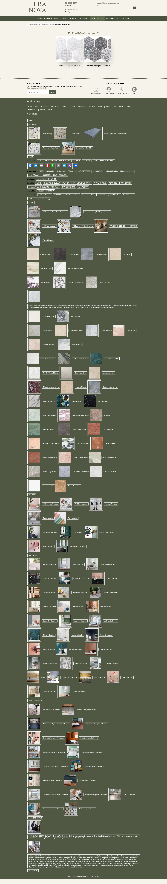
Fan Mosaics (78, 532)
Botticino (127, 254)
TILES (56, 18)
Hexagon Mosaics (111, 504)
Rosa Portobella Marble (51, 443)
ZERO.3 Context (128, 195)
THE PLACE (55, 187)
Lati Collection (78, 607)
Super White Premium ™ (81, 472)
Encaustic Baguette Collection (92, 752)
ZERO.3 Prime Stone (88, 195)
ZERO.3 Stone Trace (72, 195)
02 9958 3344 (71, 3)
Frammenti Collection (79, 593)
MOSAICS (73, 18)
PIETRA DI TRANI (100, 183)
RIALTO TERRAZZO (60, 175)
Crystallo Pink (130, 331)
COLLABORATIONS (112, 18)
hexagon (92, 107)
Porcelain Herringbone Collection (96, 795)
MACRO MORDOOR (127, 171)
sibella (121, 107)
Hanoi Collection (105, 607)
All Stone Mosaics (49, 226)
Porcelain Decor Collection (88, 780)
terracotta (32, 110)
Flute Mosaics (72, 518)
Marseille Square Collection (94, 766)
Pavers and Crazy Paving (51, 148)
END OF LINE (125, 18)
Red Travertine (108, 429)
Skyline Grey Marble (49, 472)
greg (73, 107)
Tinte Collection (126, 677)
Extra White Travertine (47, 359)
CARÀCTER (48, 183)
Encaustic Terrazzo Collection (53, 738)
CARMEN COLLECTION (81, 578)
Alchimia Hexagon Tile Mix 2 (98, 66)
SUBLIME (45, 187)
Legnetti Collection (49, 621)
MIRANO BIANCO (112, 171)
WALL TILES (83, 18)
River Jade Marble (83, 443)
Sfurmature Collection (69, 677)
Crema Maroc (47, 331)
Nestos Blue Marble (110, 387)
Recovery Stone (34, 187)
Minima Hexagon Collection (52, 780)
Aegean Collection (49, 564)
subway (129, 107)
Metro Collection (77, 635)
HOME (40, 18)
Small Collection (99, 677)
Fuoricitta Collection (111, 593)
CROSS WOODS (42, 179)
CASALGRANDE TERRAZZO (66, 171)
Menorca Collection (75, 649)
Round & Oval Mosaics (77, 546)
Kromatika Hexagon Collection (96, 724)
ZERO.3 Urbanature (45, 195)
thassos (42, 110)
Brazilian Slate (74, 254)
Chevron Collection (49, 578)
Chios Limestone (49, 316)
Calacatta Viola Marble (75, 282)
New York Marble (49, 401)
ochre (100, 107)
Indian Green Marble (111, 359)
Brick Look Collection (108, 564)
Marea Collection (106, 635)
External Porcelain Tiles (84, 148)
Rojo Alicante (110, 443)
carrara (65, 107)
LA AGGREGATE (98, 171)
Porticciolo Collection (111, 663)
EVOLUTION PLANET (61, 183)
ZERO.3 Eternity (103, 195)
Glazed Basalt (76, 401)
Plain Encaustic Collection (89, 738)
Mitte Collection (48, 635)
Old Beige (107, 415)
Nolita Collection (49, 649)
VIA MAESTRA (83, 187)
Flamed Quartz (48, 240)
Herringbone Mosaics (50, 532)
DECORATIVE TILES (97, 18)
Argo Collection (78, 564)
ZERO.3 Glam (58, 195)
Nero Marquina (103, 401)
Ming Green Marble (49, 415)
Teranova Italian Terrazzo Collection (55, 766)
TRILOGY (41, 191)
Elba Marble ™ (77, 345)
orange (108, 107)
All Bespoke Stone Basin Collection (55, 212)
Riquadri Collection (81, 663)
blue (36, 107)
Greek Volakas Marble (50, 373)
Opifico (40, 161)
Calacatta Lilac (45, 282)
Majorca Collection (80, 621)
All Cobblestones (74, 134)
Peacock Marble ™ (49, 429)
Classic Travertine (49, 345)
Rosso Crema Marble (81, 458)
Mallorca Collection (110, 621)
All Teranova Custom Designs (83, 226)
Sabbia (42, 677)
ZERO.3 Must (33, 199)
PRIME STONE (126, 183)
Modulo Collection (106, 649)
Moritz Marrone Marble (51, 387)
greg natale (82, 107)
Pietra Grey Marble (79, 429)
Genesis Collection (49, 607)
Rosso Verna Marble (50, 458)
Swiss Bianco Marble (110, 472)
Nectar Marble (81, 387)
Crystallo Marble (106, 331)
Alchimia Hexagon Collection (86, 710)
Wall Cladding (47, 134)
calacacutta (55, 107)
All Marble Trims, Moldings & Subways (97, 212)
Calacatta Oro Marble (75, 268)
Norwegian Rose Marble (81, 415)
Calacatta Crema (46, 268)
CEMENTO (76, 161)
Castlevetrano (105, 282)
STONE (63, 18)
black (30, 107)
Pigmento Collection (50, 663)
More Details (69, 49)
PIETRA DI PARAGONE (46, 171)
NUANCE (53, 179)
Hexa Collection (129, 795)
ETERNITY (50, 191)
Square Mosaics (48, 546)
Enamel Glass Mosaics (106, 532)
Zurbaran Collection (49, 692)
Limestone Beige (108, 373)
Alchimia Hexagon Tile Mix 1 (69, 66)
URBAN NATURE (64, 161)
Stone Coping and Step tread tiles (115, 134)
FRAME (95, 161)
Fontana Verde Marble (80, 359)
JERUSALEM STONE (84, 183)
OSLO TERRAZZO (35, 175)
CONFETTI (47, 175)
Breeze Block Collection (51, 710)
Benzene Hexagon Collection (52, 809)
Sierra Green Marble (109, 458)
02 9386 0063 (71, 9)
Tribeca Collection (79, 692)
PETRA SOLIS (113, 183)
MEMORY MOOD (51, 161)
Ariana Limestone (46, 254)
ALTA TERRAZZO (84, 171)
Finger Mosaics (48, 518)
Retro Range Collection (87, 809)
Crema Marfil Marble (76, 331)
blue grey (44, 107)
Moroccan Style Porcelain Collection (55, 795)
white (50, 110)
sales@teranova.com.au (108, 3)
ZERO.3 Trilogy (45, 199)
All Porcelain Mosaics (50, 504)
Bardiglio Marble (101, 254)
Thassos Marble (48, 486)
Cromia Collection (49, 593)
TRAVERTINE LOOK (68, 187)
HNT (73, 183)
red (115, 107)
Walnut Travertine (74, 486)
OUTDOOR (47, 18)
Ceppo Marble (76, 316)
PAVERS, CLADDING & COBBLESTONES (123, 226)
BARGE (38, 183)
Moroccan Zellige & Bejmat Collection (56, 724)
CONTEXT (86, 161)
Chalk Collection (111, 578)
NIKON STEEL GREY (107, 161)
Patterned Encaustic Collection (54, 752)
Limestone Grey (80, 373)
